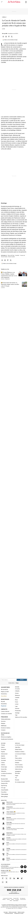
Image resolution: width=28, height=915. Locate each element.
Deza (16, 699)
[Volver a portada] (14, 2)
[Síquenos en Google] (6, 882)
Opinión (3, 756)
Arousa (17, 693)
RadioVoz (4, 899)
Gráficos (3, 764)
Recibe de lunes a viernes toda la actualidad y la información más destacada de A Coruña (16, 839)
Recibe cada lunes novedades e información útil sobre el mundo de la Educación (15, 818)
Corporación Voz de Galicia (7, 898)
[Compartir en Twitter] (12, 36)
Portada (3, 745)
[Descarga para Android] (25, 866)
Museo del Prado (11, 255)
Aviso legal (6, 912)
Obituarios (3, 771)
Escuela (17, 779)
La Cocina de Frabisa (20, 753)
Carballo (17, 697)
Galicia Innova (18, 769)
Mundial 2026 (4, 779)
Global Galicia (18, 749)
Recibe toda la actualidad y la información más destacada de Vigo (16, 854)
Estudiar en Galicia (19, 751)
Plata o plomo (18, 758)
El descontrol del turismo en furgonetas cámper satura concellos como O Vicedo (10, 284)
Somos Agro (4, 766)
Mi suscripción (4, 689)
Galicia (2, 747)
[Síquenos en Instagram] (10, 878)
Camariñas (17, 255)
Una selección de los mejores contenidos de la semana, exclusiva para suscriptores (15, 813)
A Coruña (17, 688)
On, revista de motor (20, 782)
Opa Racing (4, 785)
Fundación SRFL (16, 898)
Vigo (16, 715)
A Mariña (17, 691)
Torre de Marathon (5, 781)
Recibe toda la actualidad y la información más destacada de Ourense (16, 859)
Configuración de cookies (18, 913)
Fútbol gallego (4, 794)
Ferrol (16, 702)
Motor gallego (4, 796)
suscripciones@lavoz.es (14, 893)
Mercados (17, 773)
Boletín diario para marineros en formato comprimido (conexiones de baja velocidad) (15, 828)
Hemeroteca (4, 693)
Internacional (4, 753)
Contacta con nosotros (6, 713)
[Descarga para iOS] (22, 866)
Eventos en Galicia (5, 727)
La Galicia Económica (6, 773)
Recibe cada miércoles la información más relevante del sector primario (15, 823)
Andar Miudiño (4, 789)
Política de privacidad (12, 912)
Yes (16, 777)
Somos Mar (4, 769)
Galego (17, 682)
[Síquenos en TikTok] (21, 878)
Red (16, 756)
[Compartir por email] (6, 36)
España (3, 751)
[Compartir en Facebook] (9, 36)
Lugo (16, 706)
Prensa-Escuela (23, 899)
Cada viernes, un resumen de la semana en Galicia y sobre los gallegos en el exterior (16, 834)
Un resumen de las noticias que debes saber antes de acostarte (15, 808)
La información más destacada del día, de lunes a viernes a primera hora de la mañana (16, 803)
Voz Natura (17, 899)
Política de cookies (21, 912)
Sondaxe (8, 899)
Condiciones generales (9, 913)
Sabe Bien (17, 747)
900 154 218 (14, 890)
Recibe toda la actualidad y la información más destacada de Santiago (16, 849)
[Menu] (2, 2)
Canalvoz (12, 899)
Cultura (3, 762)
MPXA (11, 900)
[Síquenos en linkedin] (14, 878)
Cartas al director (5, 711)
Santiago (17, 712)
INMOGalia (3, 725)
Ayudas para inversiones (7, 739)
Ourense (17, 708)
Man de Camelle (11, 256)
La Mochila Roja (19, 766)
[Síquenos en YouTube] (18, 878)
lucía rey (3, 287)
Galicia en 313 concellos (21, 717)
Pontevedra (18, 710)
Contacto (3, 730)
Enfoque (17, 762)
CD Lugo (3, 787)
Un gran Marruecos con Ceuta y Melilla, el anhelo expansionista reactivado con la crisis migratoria (9, 274)
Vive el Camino (18, 764)
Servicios (3, 721)
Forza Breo (3, 792)
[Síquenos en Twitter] (6, 878)
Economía (3, 749)
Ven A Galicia (18, 760)
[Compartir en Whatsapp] (3, 36)
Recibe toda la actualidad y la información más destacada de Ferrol (16, 843)
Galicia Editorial (15, 900)
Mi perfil (3, 701)
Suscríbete (4, 696)
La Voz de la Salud (19, 745)
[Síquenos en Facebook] (2, 878)
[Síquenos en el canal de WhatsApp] (2, 882)
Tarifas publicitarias (5, 719)
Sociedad (3, 760)
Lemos (16, 704)
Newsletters (4, 703)
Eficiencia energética (6, 737)
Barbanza (17, 695)
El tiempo (3, 775)
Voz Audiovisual (22, 898)
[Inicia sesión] (26, 2)
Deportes (3, 758)
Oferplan (3, 723)
